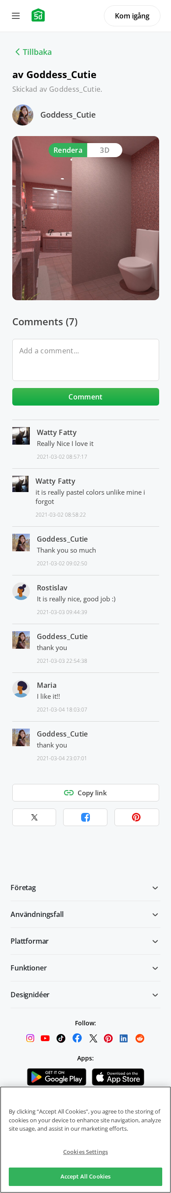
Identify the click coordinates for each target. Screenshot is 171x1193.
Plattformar (30, 941)
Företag (23, 887)
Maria (47, 685)
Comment (85, 397)
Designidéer (30, 994)
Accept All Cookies (85, 1176)
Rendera (67, 150)
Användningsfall (37, 914)
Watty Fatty (57, 432)
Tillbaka (37, 52)
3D (105, 150)
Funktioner (28, 968)
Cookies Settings (85, 1152)
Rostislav (52, 588)
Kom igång (132, 16)
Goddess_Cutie (68, 114)
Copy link (92, 792)
